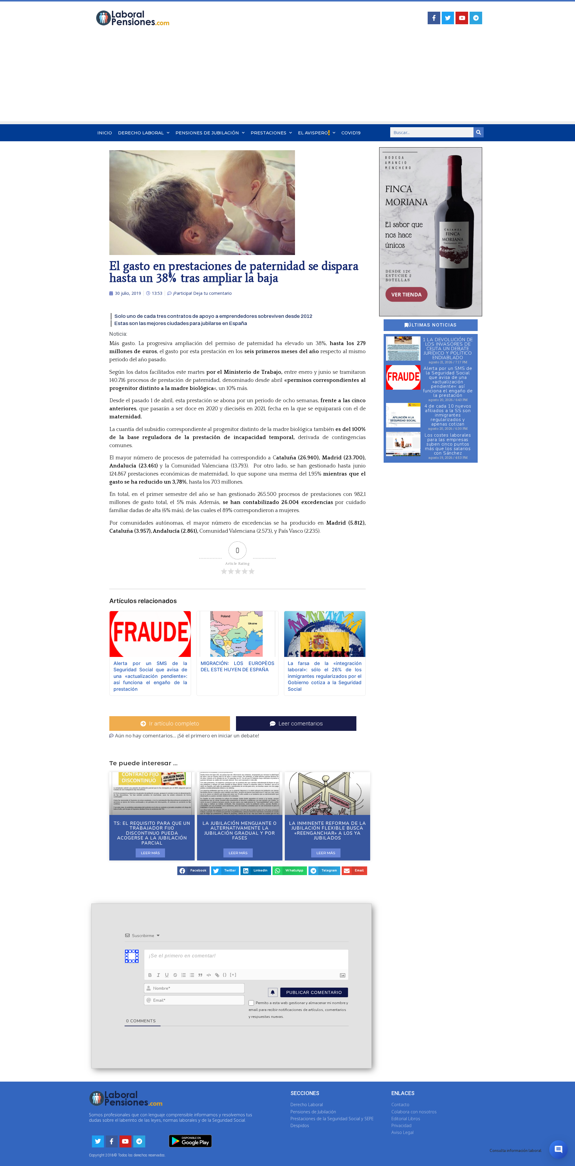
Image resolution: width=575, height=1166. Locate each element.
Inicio (104, 133)
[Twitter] (448, 18)
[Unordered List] (192, 975)
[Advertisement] (287, 79)
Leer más (150, 853)
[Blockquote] (200, 975)
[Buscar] (478, 132)
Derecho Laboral (141, 133)
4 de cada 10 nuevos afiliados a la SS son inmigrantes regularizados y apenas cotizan (447, 415)
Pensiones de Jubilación (207, 133)
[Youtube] (462, 18)
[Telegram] (476, 18)
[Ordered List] (183, 975)
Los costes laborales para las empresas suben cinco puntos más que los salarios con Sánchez (448, 444)
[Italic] (158, 975)
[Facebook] (434, 18)
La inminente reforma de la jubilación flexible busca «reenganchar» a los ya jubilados (327, 830)
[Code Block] (209, 975)
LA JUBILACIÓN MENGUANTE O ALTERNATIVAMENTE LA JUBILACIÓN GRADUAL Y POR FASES (239, 830)
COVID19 (351, 133)
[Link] (217, 975)
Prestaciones (268, 133)
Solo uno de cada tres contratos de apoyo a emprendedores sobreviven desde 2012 (213, 316)
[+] (233, 974)
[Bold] (150, 975)
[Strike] (175, 975)
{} (225, 974)
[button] (193, 870)
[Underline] (167, 975)
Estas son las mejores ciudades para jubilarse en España (180, 323)
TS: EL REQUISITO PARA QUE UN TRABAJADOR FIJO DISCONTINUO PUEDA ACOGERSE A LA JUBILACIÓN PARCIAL (152, 833)
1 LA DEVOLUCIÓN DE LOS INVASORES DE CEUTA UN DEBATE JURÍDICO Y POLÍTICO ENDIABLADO (448, 349)
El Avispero (313, 133)
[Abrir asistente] (558, 1149)
